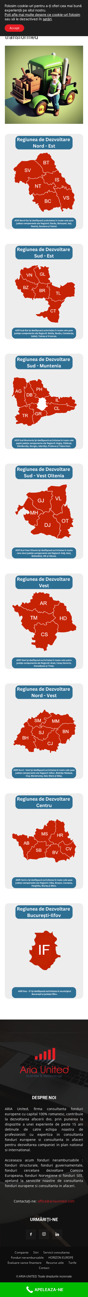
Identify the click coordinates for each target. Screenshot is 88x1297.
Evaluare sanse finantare (25, 1263)
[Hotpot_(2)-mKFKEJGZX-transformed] (44, 122)
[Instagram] (44, 1234)
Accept (14, 28)
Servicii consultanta (56, 1252)
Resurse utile (55, 1263)
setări (47, 19)
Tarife (72, 1263)
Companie (22, 1252)
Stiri (36, 1252)
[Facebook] (31, 1234)
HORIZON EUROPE (60, 1257)
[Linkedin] (57, 1234)
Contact (44, 1268)
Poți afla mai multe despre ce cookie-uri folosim (42, 14)
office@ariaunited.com (56, 1201)
